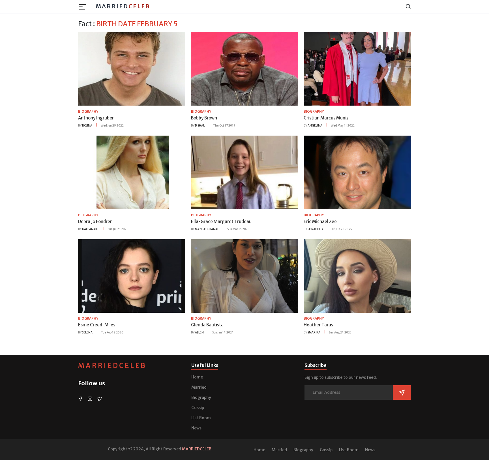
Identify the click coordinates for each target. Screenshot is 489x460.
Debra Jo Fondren (95, 221)
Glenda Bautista (207, 325)
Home (197, 377)
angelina (315, 125)
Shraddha (315, 229)
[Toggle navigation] (84, 6)
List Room (201, 417)
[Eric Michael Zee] (357, 172)
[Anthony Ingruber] (131, 68)
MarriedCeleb (112, 365)
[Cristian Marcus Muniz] (357, 68)
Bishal (200, 125)
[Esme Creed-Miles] (131, 275)
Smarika (314, 332)
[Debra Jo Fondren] (131, 172)
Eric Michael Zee (320, 221)
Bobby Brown (204, 118)
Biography (201, 397)
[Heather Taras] (357, 275)
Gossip (197, 407)
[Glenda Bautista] (244, 275)
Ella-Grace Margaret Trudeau (221, 221)
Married (123, 6)
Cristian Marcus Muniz (326, 118)
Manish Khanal (207, 229)
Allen (199, 332)
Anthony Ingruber (96, 118)
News (196, 428)
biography (88, 111)
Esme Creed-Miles (96, 325)
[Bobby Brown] (244, 68)
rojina (87, 125)
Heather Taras (318, 325)
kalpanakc (90, 229)
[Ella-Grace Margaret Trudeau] (244, 172)
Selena (87, 332)
